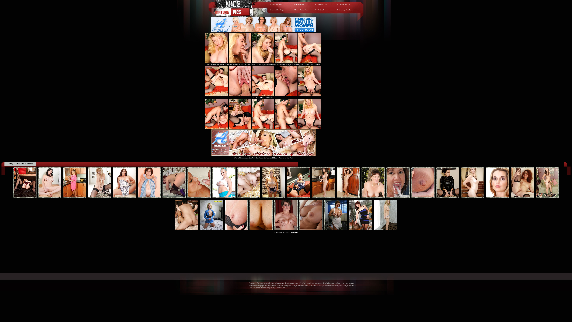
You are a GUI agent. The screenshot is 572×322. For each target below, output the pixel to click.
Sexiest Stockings (278, 10)
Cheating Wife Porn (346, 10)
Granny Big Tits (344, 4)
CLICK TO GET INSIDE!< (264, 97)
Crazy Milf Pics (322, 4)
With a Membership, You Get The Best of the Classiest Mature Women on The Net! (263, 158)
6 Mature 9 (320, 10)
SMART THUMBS (291, 232)
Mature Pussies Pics (301, 10)
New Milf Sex (299, 4)
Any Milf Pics (277, 4)
